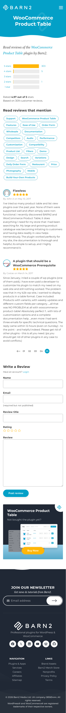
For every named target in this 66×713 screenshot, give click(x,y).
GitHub (54, 644)
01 (24, 351)
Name (7, 377)
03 (35, 351)
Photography (13, 170)
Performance (47, 138)
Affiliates (17, 675)
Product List (13, 151)
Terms (48, 680)
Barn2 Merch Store (48, 667)
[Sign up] (54, 600)
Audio (30, 138)
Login (26, 372)
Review (8, 437)
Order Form (48, 125)
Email (6, 392)
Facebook (12, 644)
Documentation (34, 131)
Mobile (31, 170)
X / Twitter (21, 644)
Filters (29, 151)
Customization (14, 144)
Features (11, 125)
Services (17, 667)
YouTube (37, 644)
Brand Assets (48, 663)
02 (29, 351)
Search (25, 157)
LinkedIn (29, 644)
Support (11, 118)
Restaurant (38, 164)
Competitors (13, 138)
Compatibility (36, 144)
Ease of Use (29, 125)
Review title (11, 412)
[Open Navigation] (61, 8)
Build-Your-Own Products (20, 177)
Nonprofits (49, 671)
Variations (40, 157)
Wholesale (12, 131)
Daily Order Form (16, 164)
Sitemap (17, 680)
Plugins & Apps (17, 663)
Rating (7, 427)
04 (41, 351)
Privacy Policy (49, 675)
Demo (43, 151)
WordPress (46, 644)
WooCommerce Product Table (39, 118)
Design (10, 157)
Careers (17, 671)
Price (54, 164)
